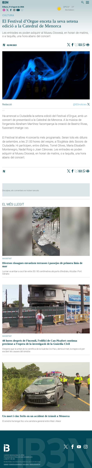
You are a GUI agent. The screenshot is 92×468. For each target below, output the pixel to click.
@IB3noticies (80, 104)
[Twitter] (68, 45)
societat (7, 258)
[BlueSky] (22, 10)
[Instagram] (14, 10)
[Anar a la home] (4, 10)
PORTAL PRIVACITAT (35, 464)
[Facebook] (11, 10)
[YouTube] (18, 10)
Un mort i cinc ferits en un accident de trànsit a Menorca (36, 416)
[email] (80, 45)
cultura (8, 15)
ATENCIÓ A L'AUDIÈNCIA (15, 464)
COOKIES (6, 464)
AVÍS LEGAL (26, 464)
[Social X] (7, 10)
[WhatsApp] (84, 45)
